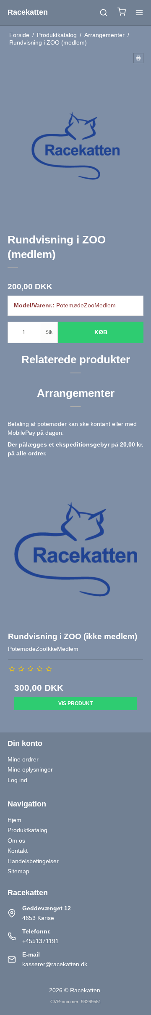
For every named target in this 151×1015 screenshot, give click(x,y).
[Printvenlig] (138, 58)
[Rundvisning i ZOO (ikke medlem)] (75, 555)
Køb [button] (100, 332)
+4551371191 (40, 941)
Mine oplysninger (30, 769)
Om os (16, 840)
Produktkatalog (27, 830)
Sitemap (18, 871)
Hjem (14, 820)
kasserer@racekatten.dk (54, 964)
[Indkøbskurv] (121, 13)
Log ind (17, 780)
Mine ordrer (23, 759)
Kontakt (18, 850)
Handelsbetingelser (33, 861)
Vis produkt (75, 703)
